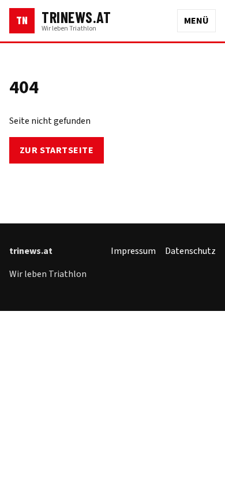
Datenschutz (190, 251)
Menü (196, 20)
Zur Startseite (57, 150)
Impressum (133, 251)
